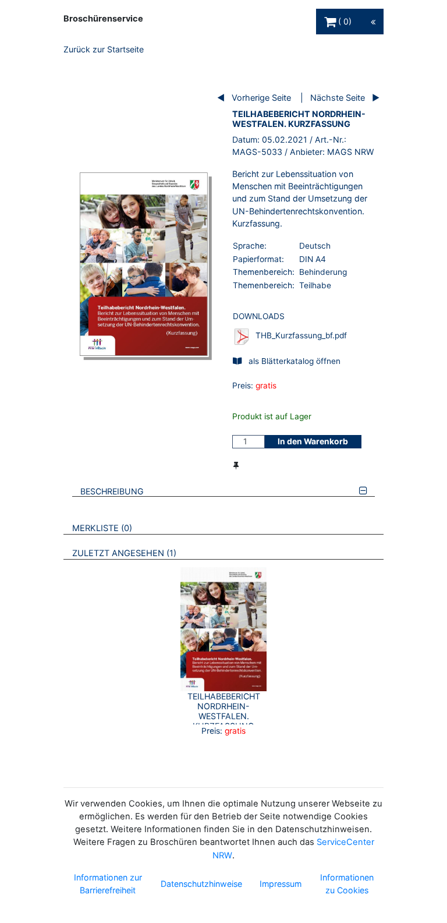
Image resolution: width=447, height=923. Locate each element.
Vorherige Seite (261, 97)
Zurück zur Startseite (103, 49)
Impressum (280, 884)
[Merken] (236, 465)
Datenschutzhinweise (201, 884)
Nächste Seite (337, 97)
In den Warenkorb (313, 441)
